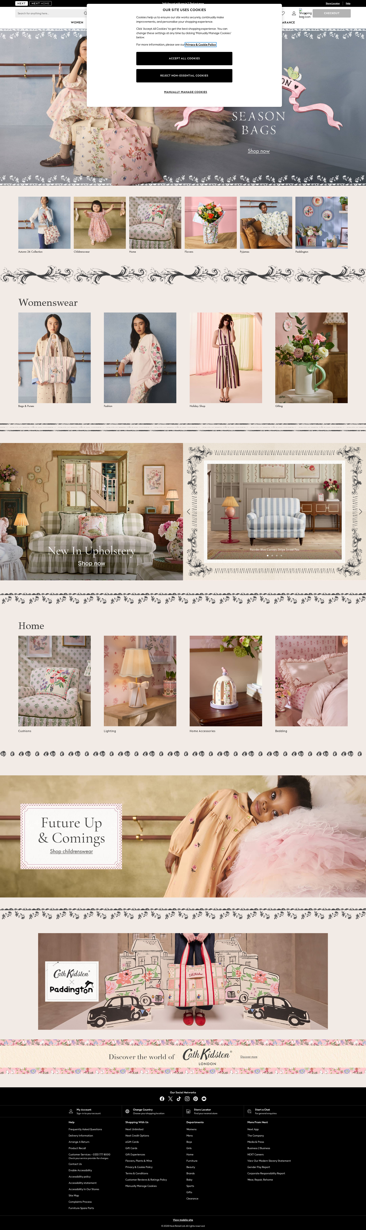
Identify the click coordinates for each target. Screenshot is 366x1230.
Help (348, 3)
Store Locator (333, 3)
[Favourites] (282, 13)
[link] (294, 13)
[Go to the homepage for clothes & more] (21, 3)
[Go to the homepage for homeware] (40, 3)
